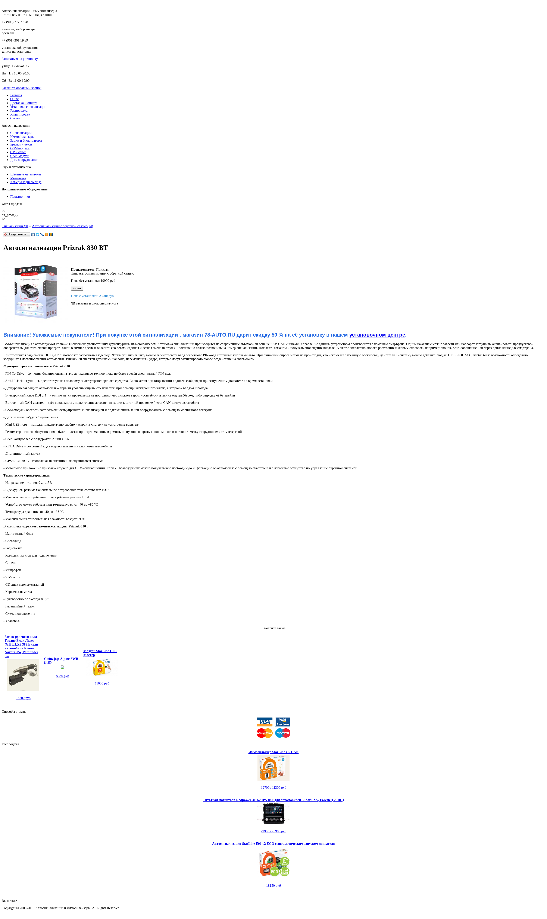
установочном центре (377, 335)
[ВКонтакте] (33, 234)
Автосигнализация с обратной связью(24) (62, 226)
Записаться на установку (20, 59)
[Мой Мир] (51, 234)
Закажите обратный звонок (21, 88)
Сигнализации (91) (15, 226)
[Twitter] (37, 234)
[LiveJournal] (42, 234)
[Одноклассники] (46, 234)
